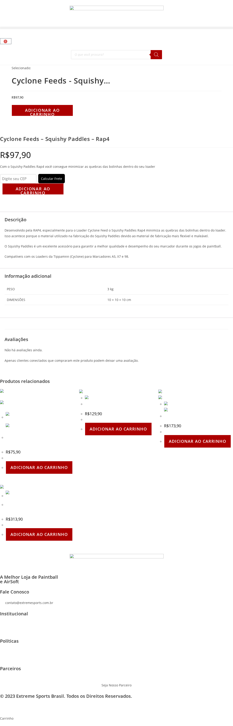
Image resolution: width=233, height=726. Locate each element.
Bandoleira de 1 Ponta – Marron (189, 416)
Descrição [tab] (11, 203)
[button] (116, 28)
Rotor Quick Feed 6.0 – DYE (106, 404)
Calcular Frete (51, 178)
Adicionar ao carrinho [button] (39, 467)
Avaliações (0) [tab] (14, 209)
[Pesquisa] (156, 54)
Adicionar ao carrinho (42, 111)
